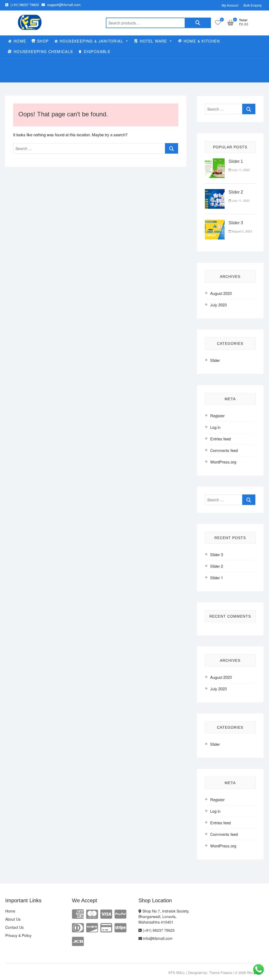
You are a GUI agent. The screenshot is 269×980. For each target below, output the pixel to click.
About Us (12, 919)
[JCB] (78, 940)
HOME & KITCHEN (202, 41)
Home (10, 911)
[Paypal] (120, 913)
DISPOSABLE (97, 51)
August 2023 (221, 293)
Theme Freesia (220, 972)
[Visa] (106, 913)
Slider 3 (236, 223)
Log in (215, 427)
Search (198, 23)
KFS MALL (176, 972)
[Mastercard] (92, 913)
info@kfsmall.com (157, 938)
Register (217, 415)
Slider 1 (236, 161)
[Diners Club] (78, 927)
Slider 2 (236, 192)
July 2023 (218, 304)
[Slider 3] (215, 223)
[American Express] (78, 913)
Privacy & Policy (18, 935)
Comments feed (224, 450)
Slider (215, 360)
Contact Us (14, 927)
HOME (20, 41)
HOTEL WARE (153, 41)
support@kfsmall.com (63, 4)
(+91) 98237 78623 (24, 4)
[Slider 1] (215, 161)
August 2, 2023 (241, 231)
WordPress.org (223, 462)
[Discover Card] (92, 927)
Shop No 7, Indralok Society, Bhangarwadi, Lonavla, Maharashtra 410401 (163, 916)
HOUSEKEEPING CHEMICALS (43, 51)
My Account (230, 5)
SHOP (43, 41)
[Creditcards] (106, 927)
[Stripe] (120, 927)
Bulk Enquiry (253, 5)
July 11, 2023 (240, 170)
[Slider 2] (215, 192)
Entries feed (220, 438)
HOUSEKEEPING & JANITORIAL (91, 41)
